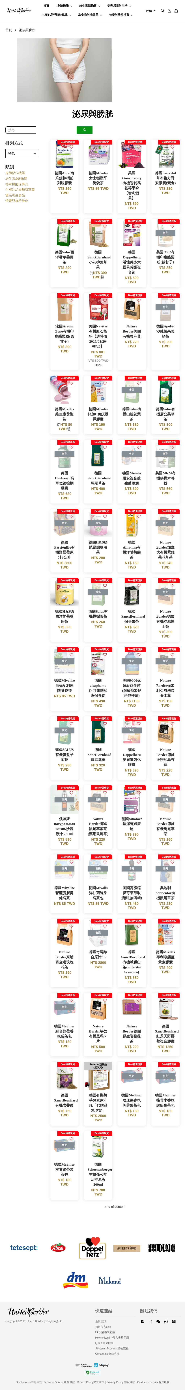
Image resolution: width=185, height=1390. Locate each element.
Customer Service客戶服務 (153, 1382)
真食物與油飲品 (88, 14)
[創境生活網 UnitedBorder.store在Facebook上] (142, 1323)
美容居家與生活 (117, 5)
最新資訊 (100, 1321)
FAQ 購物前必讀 (105, 1332)
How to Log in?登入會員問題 (112, 1337)
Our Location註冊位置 (29, 1382)
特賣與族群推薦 (119, 14)
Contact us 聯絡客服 (107, 1353)
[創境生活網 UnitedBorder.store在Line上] (173, 1323)
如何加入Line (103, 1326)
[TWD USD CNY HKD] (150, 11)
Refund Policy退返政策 (90, 1382)
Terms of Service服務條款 (59, 1382)
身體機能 (63, 5)
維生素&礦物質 (16, 178)
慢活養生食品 (15, 195)
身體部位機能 (15, 173)
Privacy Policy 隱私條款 (120, 1382)
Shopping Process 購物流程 (111, 1348)
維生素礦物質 (88, 5)
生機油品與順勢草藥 (55, 14)
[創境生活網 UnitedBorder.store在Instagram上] (150, 1323)
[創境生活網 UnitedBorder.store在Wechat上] (158, 1323)
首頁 (46, 5)
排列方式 (14, 143)
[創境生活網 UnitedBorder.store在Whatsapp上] (166, 1323)
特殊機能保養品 (16, 184)
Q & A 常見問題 (104, 1343)
